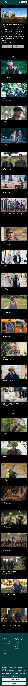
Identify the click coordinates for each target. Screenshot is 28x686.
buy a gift (6, 647)
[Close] (26, 663)
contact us (6, 660)
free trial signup (7, 641)
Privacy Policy (6, 676)
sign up (24, 2)
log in (18, 2)
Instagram (17, 646)
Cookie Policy (17, 676)
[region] (14, 673)
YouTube (17, 648)
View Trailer (7, 46)
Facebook (17, 642)
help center (6, 658)
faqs (5, 655)
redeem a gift (7, 649)
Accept (14, 683)
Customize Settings (14, 679)
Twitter (16, 644)
